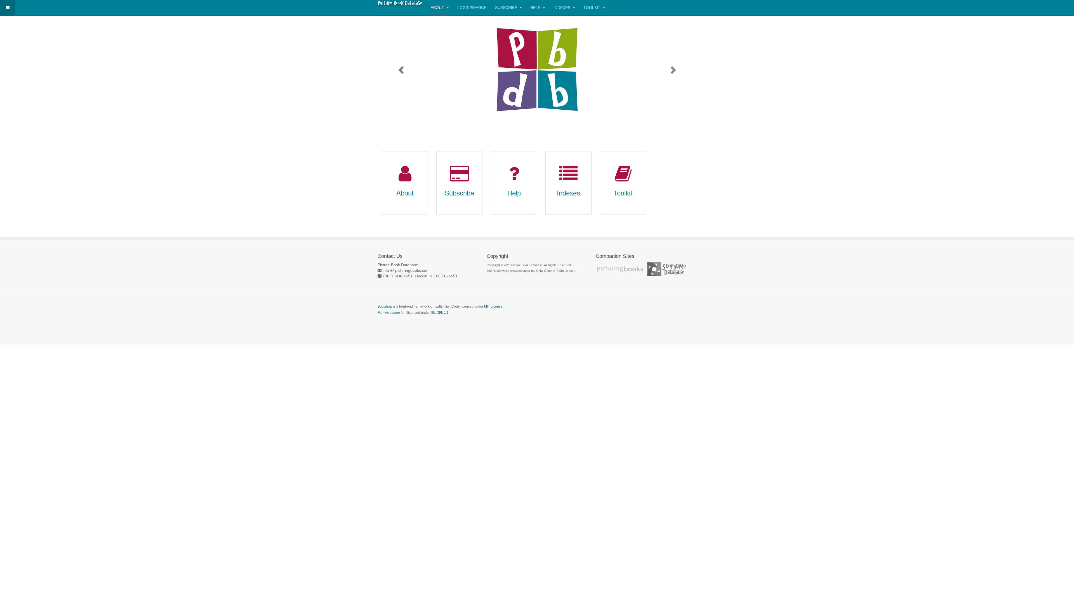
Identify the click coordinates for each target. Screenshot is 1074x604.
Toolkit (592, 7)
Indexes (562, 7)
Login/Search (472, 7)
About (438, 7)
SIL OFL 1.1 (440, 313)
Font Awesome (389, 313)
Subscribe (506, 7)
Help (535, 7)
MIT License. (493, 306)
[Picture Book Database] (400, 3)
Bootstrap (385, 306)
